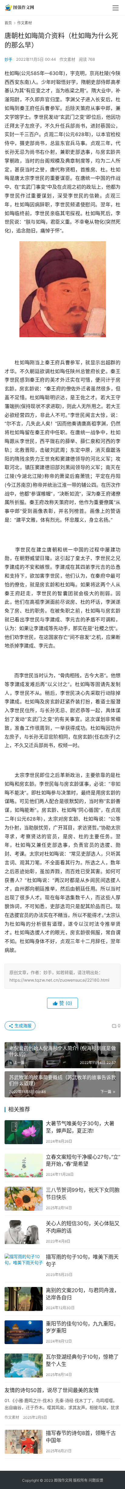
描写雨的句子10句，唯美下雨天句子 (82, 1260)
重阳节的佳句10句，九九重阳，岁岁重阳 (82, 1327)
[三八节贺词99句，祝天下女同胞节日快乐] (24, 1199)
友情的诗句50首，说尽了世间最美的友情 (52, 1390)
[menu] (115, 7)
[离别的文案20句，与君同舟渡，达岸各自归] (24, 1299)
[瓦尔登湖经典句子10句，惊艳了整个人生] (24, 1365)
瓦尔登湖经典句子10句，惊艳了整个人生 (82, 1360)
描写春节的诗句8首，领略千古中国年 (81, 1436)
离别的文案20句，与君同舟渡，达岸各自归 (82, 1294)
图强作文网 (63, 1480)
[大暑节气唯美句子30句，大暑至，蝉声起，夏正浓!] (24, 1132)
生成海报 (22, 1025)
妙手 (8, 59)
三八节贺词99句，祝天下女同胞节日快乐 (83, 1193)
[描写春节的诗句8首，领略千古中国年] (24, 1442)
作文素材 (67, 59)
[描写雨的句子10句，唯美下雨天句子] (24, 1266)
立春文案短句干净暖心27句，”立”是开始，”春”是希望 (83, 1160)
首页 (8, 23)
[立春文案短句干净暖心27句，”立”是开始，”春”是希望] (24, 1166)
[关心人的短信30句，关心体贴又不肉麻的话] (24, 1232)
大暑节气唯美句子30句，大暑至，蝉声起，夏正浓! (80, 1127)
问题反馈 (96, 1480)
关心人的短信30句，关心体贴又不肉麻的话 (83, 1227)
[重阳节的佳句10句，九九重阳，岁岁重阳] (24, 1332)
